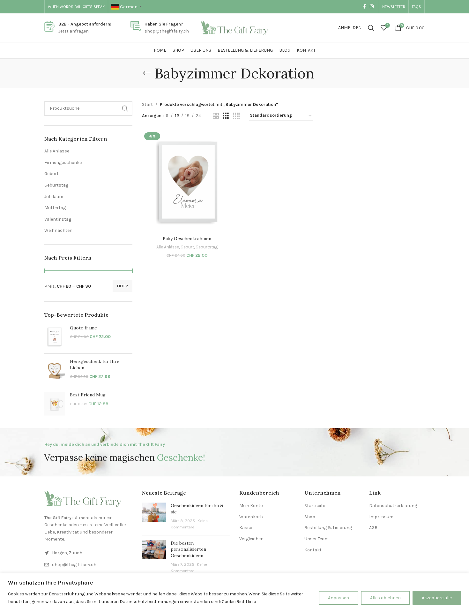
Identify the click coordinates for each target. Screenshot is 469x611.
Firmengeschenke (63, 162)
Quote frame (83, 328)
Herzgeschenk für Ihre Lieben (94, 364)
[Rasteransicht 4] (236, 116)
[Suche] (371, 27)
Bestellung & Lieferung (328, 527)
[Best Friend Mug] (54, 404)
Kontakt (313, 550)
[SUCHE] (125, 108)
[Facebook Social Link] (364, 6)
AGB (373, 527)
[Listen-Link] (88, 564)
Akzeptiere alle (437, 597)
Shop (309, 516)
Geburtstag (56, 185)
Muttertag (55, 207)
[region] (234, 592)
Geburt (51, 173)
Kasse (245, 527)
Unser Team (316, 538)
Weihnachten (58, 230)
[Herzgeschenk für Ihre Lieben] (54, 370)
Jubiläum (53, 196)
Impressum (381, 516)
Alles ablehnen (385, 597)
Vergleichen (251, 538)
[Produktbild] (187, 181)
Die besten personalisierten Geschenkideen (188, 549)
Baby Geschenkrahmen (187, 238)
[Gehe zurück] (147, 73)
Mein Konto (251, 505)
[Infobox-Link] (77, 28)
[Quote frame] (54, 337)
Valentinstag (57, 219)
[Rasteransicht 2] (216, 116)
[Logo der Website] (234, 27)
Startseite (314, 505)
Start (147, 104)
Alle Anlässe (56, 151)
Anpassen (338, 597)
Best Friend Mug (88, 395)
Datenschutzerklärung (393, 505)
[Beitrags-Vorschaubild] (154, 516)
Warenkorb (251, 516)
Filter (122, 286)
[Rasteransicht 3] (226, 116)
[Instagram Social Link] (372, 6)
